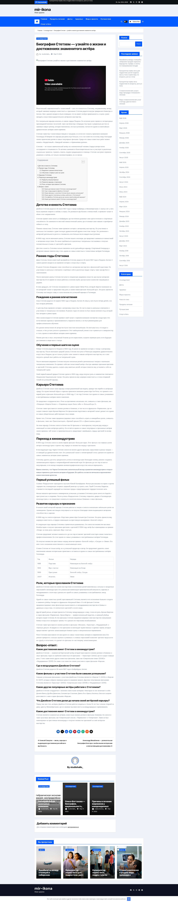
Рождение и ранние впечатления (52, 170)
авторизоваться (73, 827)
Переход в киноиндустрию (48, 177)
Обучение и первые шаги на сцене (53, 173)
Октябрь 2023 (124, 231)
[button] (143, 22)
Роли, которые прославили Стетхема (54, 184)
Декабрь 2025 (124, 143)
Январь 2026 (124, 138)
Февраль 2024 (124, 211)
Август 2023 (123, 236)
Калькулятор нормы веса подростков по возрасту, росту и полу (130, 84)
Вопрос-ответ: (44, 187)
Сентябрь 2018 (124, 261)
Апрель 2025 (123, 167)
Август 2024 (123, 182)
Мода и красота (92, 19)
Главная (44, 19)
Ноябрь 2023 (124, 226)
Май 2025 (122, 162)
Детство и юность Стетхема (47, 166)
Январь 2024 (124, 216)
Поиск (124, 38)
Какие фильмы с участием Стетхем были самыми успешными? (64, 193)
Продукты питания (57, 19)
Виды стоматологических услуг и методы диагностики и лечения (130, 102)
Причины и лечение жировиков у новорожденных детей (102, 805)
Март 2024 (123, 207)
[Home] (36, 21)
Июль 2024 (123, 187)
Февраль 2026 (124, 133)
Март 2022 (123, 246)
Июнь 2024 (123, 192)
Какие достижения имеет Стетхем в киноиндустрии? (60, 189)
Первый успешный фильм (50, 180)
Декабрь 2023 (124, 221)
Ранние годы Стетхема (47, 168)
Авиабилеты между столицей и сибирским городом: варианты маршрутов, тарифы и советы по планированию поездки (130, 63)
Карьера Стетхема (45, 175)
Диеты (70, 19)
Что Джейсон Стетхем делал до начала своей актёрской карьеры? (65, 197)
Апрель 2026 (123, 123)
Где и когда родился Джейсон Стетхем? (57, 191)
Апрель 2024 (123, 202)
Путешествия (106, 19)
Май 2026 (122, 118)
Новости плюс (124, 300)
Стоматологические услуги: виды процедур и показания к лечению (129, 93)
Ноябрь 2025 (124, 148)
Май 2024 (122, 197)
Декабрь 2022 (124, 241)
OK (129, 899)
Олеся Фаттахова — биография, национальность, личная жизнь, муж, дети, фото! (75, 806)
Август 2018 (123, 265)
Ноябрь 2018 (123, 251)
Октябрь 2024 (124, 172)
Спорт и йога (46, 24)
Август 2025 (123, 157)
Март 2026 (123, 128)
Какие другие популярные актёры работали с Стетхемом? (62, 195)
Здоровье (79, 19)
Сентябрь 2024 (124, 177)
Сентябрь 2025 (124, 153)
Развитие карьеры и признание (52, 182)
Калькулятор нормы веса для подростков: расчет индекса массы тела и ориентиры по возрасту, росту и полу (129, 74)
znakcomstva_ (100, 809)
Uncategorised (42, 38)
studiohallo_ (46, 54)
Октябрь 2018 (124, 256)
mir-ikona (42, 9)
